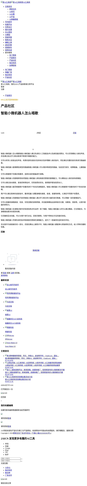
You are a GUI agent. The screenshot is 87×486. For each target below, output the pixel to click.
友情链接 (12, 65)
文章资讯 (8, 6)
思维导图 (8, 37)
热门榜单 (12, 55)
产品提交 (12, 58)
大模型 (7, 35)
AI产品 (12, 17)
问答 (74, 133)
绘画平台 (8, 24)
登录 (4, 273)
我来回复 (36, 250)
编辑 (11, 405)
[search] (21, 461)
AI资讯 (12, 12)
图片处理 (8, 29)
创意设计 (8, 27)
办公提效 (8, 32)
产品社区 (12, 60)
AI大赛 (12, 14)
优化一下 (30, 433)
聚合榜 (7, 473)
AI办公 (7, 468)
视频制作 (8, 47)
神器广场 (8, 72)
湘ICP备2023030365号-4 (42, 433)
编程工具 (8, 42)
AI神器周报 (13, 19)
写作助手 (8, 22)
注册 (12, 273)
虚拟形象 (8, 45)
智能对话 (8, 40)
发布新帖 (4, 275)
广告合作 (23, 433)
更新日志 (12, 9)
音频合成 (8, 50)
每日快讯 (12, 63)
